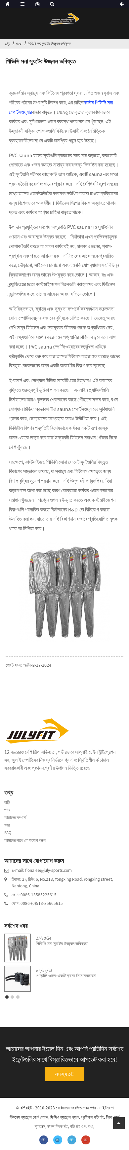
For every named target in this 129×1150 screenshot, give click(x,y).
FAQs (9, 832)
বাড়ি (7, 43)
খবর (18, 43)
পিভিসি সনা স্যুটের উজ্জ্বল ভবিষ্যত (48, 43)
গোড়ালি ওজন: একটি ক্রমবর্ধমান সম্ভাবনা (66, 976)
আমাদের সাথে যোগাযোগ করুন (25, 840)
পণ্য (7, 810)
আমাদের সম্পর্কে (15, 817)
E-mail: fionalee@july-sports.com (42, 870)
